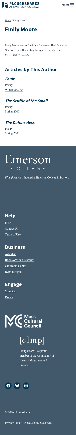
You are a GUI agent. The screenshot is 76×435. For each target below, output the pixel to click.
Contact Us (11, 228)
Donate (9, 297)
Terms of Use (13, 234)
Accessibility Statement (37, 422)
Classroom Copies (15, 266)
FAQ (8, 222)
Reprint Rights (13, 271)
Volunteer (10, 291)
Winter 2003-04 (14, 89)
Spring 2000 (12, 111)
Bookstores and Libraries (19, 260)
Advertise (10, 254)
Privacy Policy (13, 422)
